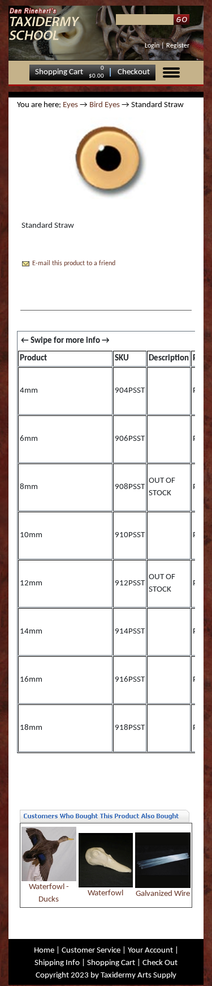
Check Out (160, 963)
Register (177, 45)
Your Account (150, 950)
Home (44, 950)
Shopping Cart (59, 72)
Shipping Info (57, 963)
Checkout (134, 72)
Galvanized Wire (163, 894)
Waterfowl (105, 893)
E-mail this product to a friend (73, 263)
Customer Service (91, 950)
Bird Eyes (104, 105)
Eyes (70, 105)
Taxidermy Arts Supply (138, 975)
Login (152, 45)
